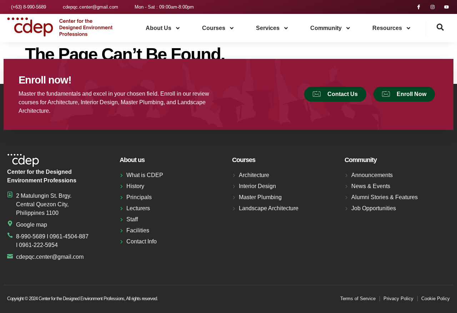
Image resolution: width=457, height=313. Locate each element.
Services (268, 28)
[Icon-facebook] (419, 7)
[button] (435, 29)
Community (326, 28)
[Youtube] (446, 7)
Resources (387, 28)
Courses (213, 28)
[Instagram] (433, 7)
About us (158, 28)
